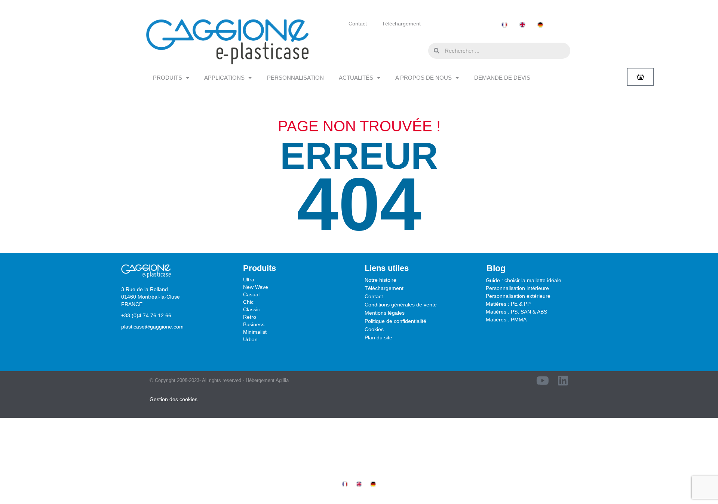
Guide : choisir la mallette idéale (523, 280)
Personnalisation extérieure (518, 296)
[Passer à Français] (504, 25)
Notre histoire (380, 280)
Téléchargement (401, 24)
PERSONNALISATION (295, 77)
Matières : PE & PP (508, 304)
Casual (251, 294)
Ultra (248, 279)
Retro (249, 317)
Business (253, 324)
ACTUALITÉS (356, 77)
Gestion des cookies (173, 399)
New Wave (255, 287)
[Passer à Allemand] (540, 25)
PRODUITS (167, 77)
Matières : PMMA (506, 320)
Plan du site (378, 337)
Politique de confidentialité (395, 321)
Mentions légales (385, 313)
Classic (251, 309)
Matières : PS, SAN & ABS (516, 312)
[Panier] (640, 77)
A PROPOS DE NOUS (423, 77)
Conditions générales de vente (401, 305)
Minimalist (255, 332)
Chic (248, 302)
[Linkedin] (562, 380)
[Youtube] (542, 380)
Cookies (374, 329)
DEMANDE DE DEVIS (502, 77)
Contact (358, 24)
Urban (250, 339)
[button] (420, 50)
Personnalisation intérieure (517, 288)
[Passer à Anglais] (522, 25)
